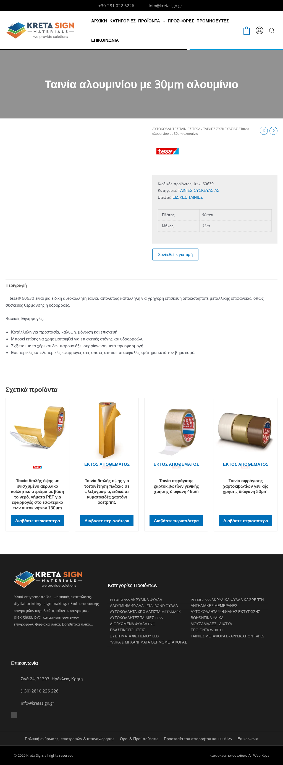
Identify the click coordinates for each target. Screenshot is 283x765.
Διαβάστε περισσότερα (37, 520)
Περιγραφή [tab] (16, 285)
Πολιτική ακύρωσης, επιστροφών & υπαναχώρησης (69, 738)
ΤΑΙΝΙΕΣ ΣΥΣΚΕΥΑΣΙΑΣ (220, 128)
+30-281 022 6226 (116, 5)
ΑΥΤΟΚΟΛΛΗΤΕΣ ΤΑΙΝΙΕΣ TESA (176, 128)
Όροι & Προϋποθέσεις (139, 738)
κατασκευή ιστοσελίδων (229, 755)
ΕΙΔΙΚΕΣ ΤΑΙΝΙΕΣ (187, 197)
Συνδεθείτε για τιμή (175, 254)
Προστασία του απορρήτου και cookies (198, 738)
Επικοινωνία (247, 738)
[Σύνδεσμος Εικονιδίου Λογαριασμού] (259, 30)
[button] (162, 20)
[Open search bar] (272, 30)
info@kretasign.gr (165, 5)
